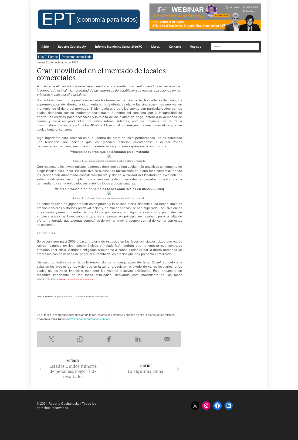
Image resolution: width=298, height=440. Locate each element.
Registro (196, 46)
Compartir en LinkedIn (138, 339)
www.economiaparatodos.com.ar (88, 319)
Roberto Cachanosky (72, 46)
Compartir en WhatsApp (80, 339)
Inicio (45, 46)
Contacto (175, 46)
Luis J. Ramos (48, 57)
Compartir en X (51, 339)
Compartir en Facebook (109, 339)
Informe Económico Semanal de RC (118, 46)
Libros (155, 46)
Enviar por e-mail (166, 339)
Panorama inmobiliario (76, 57)
